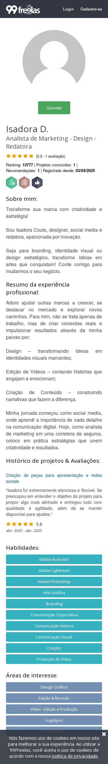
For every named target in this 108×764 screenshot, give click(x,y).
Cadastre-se (91, 9)
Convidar (54, 108)
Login (68, 9)
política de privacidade (75, 756)
